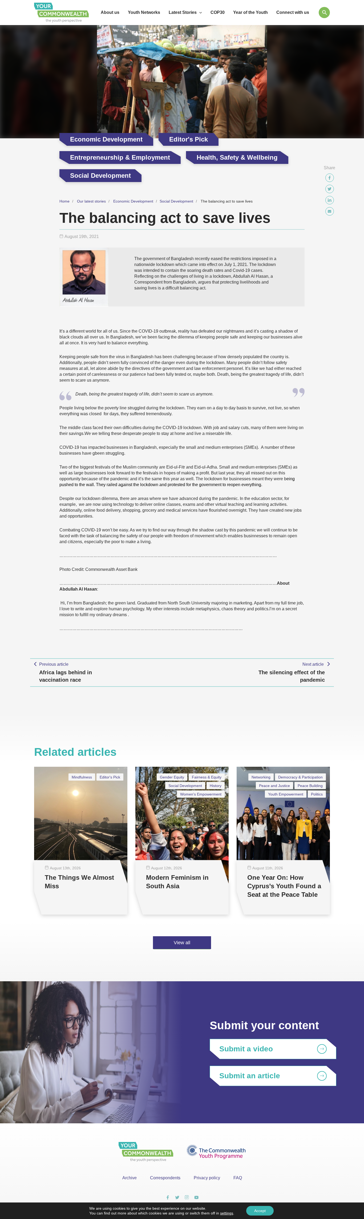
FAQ (237, 1178)
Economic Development (133, 201)
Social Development (176, 201)
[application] (199, 12)
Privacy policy (207, 1178)
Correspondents (165, 1178)
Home (64, 201)
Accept (260, 1211)
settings (226, 1213)
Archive (129, 1178)
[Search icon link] (324, 12)
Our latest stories (91, 201)
